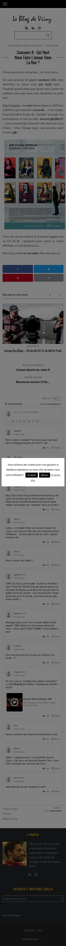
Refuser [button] (44, 475)
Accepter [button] (31, 475)
